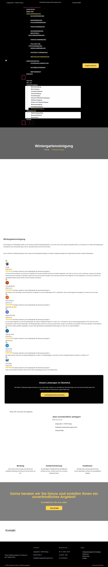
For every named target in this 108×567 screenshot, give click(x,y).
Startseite (30, 9)
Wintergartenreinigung (40, 57)
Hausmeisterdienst (38, 67)
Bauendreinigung (37, 16)
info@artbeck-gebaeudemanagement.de (43, 558)
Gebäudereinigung (33, 14)
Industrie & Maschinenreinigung (37, 34)
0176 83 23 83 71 (37, 555)
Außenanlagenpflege (40, 63)
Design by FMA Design (97, 565)
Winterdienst (36, 72)
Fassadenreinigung (38, 22)
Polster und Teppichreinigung (35, 45)
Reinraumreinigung (38, 48)
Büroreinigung (36, 20)
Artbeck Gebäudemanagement (31, 7)
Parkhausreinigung (38, 39)
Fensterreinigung (38, 27)
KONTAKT (36, 547)
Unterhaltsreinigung (39, 52)
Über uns (30, 11)
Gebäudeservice (32, 61)
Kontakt (29, 74)
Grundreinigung (37, 31)
